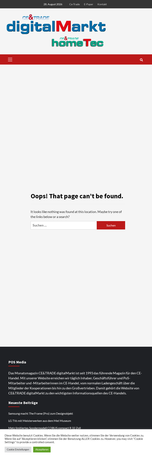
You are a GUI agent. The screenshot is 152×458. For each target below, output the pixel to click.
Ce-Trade (74, 4)
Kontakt (102, 4)
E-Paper (88, 4)
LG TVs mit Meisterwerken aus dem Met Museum (39, 420)
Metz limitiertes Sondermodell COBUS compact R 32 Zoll (44, 428)
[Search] (141, 59)
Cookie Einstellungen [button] (18, 449)
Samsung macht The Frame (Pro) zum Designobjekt (40, 413)
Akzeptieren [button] (41, 449)
